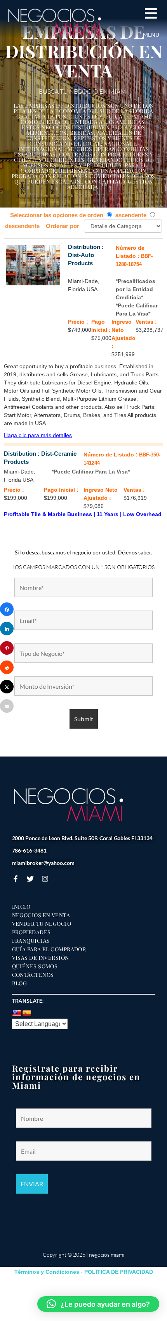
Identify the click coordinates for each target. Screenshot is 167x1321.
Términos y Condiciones (46, 1272)
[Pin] (7, 648)
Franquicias (31, 941)
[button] (98, 1304)
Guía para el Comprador (49, 949)
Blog (19, 983)
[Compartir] (7, 609)
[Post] (7, 686)
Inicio (21, 906)
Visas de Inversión (40, 958)
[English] (16, 1013)
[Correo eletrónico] (7, 706)
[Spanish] (26, 1013)
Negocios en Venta (41, 915)
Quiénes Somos (35, 966)
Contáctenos (33, 975)
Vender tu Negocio (41, 923)
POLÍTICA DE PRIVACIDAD (118, 1272)
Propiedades (31, 932)
